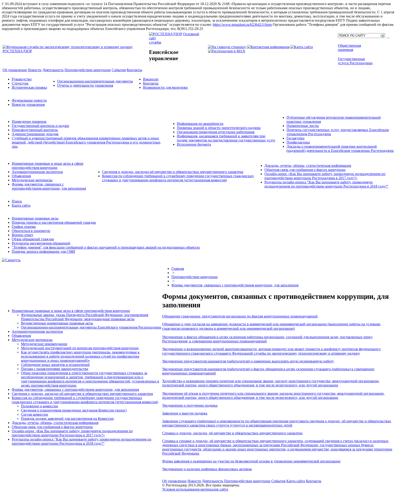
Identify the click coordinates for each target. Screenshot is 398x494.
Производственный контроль (35, 130)
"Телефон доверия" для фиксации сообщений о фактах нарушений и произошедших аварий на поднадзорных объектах (106, 247)
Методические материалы (32, 180)
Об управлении (174, 481)
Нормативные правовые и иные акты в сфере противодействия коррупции (47, 166)
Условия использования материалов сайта (195, 489)
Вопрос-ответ (22, 235)
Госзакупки (295, 138)
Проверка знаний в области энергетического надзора (218, 128)
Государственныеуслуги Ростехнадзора (355, 61)
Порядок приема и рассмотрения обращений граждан (54, 222)
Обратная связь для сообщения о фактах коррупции (304, 170)
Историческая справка (29, 87)
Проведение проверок (29, 122)
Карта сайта (21, 205)
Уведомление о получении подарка (189, 405)
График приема (24, 227)
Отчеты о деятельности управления (85, 85)
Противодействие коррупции (194, 277)
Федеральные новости (29, 100)
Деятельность (212, 481)
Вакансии (150, 79)
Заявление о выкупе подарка (184, 413)
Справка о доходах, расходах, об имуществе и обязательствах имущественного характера (232, 433)
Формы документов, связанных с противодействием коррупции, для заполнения (49, 186)
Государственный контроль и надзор (40, 126)
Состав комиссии (34, 414)
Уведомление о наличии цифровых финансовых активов (207, 469)
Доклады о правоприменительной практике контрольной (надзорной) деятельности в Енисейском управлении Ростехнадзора (340, 148)
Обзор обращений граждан (33, 239)
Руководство (22, 79)
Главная (177, 269)
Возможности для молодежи (165, 87)
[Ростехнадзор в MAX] (226, 51)
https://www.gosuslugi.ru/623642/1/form (242, 24)
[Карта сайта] (301, 47)
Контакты (150, 83)
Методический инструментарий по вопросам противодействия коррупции (80, 348)
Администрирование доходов (35, 134)
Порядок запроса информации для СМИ (43, 251)
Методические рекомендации (44, 344)
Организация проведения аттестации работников (216, 132)
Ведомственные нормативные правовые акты (57, 323)
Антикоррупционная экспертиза (37, 172)
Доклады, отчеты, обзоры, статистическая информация (307, 166)
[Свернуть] (11, 260)
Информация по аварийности (200, 124)
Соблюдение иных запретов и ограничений (55, 365)
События (278, 481)
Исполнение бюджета (194, 144)
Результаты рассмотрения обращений (41, 243)
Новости (194, 481)
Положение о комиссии (39, 406)
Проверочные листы (303, 126)
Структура (20, 83)
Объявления (21, 176)
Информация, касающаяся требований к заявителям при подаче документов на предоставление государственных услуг (226, 138)
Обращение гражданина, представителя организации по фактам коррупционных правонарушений (240, 316)
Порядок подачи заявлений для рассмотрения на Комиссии (67, 418)
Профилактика (298, 142)
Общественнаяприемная (349, 48)
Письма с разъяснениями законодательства (54, 369)
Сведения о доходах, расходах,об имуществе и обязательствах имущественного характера (172, 172)
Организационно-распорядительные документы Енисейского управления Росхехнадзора (91, 327)
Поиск (17, 201)
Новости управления (28, 104)
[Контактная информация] (268, 47)
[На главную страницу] (227, 47)
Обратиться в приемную (31, 231)
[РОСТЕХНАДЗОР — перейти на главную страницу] (75, 51)
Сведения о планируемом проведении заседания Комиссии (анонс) (74, 410)
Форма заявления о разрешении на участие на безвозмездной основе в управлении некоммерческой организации (251, 461)
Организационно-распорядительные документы (95, 81)
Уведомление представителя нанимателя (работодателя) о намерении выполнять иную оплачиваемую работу (248, 361)
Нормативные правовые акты (35, 218)
